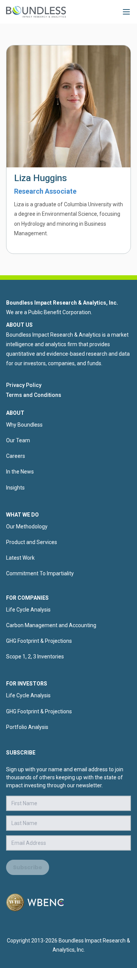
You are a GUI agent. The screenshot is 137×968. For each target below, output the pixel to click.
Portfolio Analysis (27, 727)
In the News (20, 472)
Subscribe (27, 867)
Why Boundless (24, 425)
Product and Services (31, 542)
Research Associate (45, 191)
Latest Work (20, 558)
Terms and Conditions (33, 395)
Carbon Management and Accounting (51, 625)
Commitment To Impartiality (40, 573)
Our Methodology (27, 526)
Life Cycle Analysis (28, 610)
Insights (15, 488)
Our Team (18, 440)
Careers (15, 456)
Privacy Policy (23, 385)
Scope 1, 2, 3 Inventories (35, 656)
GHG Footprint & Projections (39, 641)
